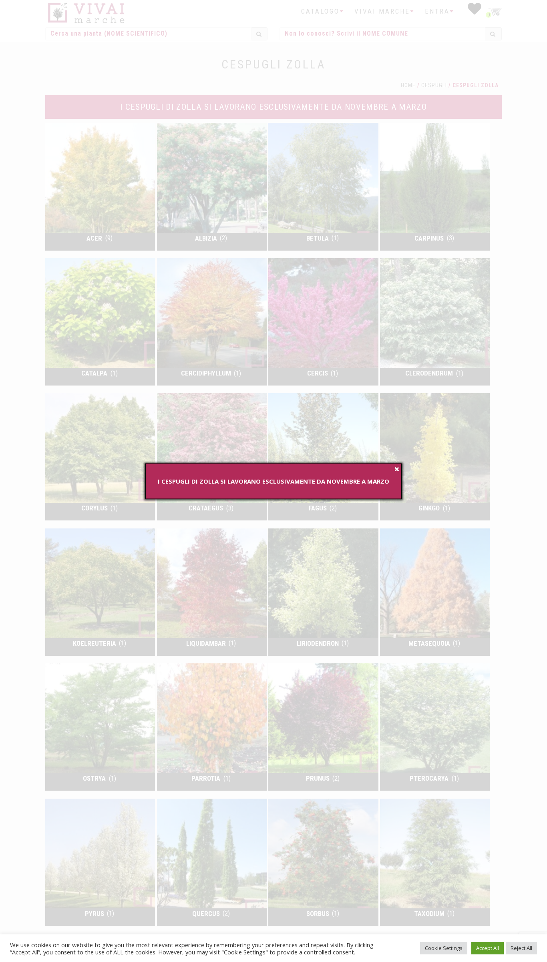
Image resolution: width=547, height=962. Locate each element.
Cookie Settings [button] (444, 948)
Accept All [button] (487, 948)
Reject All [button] (521, 948)
